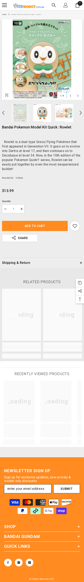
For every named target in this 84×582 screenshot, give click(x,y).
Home (4, 14)
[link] (21, 349)
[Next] (78, 95)
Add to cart (35, 226)
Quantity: (6, 201)
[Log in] (65, 5)
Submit (67, 488)
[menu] (4, 5)
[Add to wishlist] (75, 226)
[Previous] (70, 95)
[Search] (53, 5)
